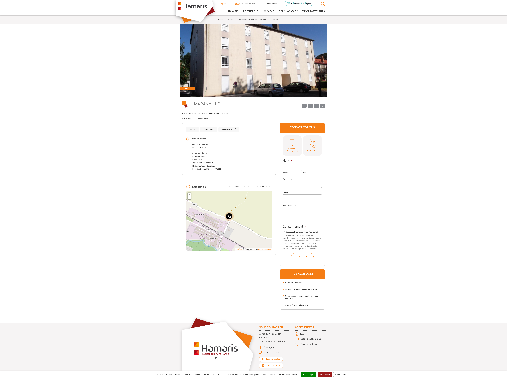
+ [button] (189, 194)
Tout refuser (325, 374)
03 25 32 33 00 (312, 151)
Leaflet (239, 249)
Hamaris (233, 11)
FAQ (225, 4)
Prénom (285, 173)
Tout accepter (308, 374)
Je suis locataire (288, 11)
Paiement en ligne (247, 4)
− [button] (189, 197)
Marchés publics (308, 344)
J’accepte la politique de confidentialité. (302, 232)
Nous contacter (272, 359)
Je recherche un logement (258, 11)
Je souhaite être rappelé (292, 150)
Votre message (291, 206)
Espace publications (310, 339)
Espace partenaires (313, 11)
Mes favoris (272, 4)
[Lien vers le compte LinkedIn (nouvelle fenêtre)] (216, 359)
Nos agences (270, 347)
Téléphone (287, 179)
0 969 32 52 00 (273, 365)
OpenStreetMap (264, 249)
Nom (304, 173)
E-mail (287, 192)
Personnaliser (341, 374)
